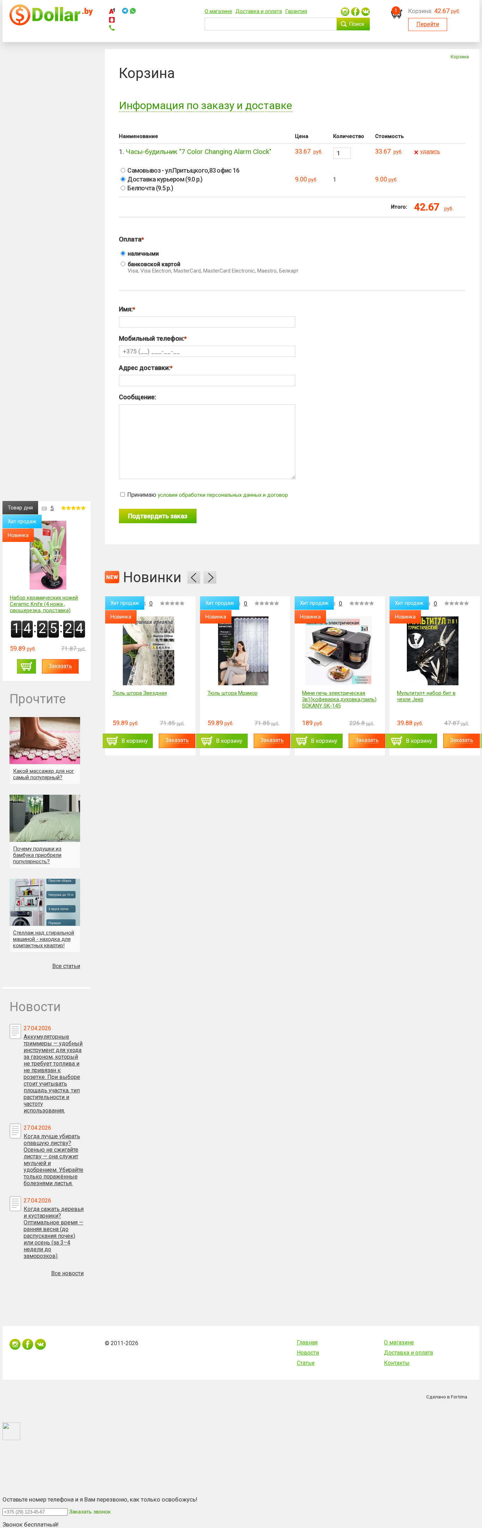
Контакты (397, 1363)
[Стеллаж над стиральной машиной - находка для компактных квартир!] (45, 902)
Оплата (130, 239)
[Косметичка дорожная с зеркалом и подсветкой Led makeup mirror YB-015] (437, 650)
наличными (142, 253)
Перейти (427, 24)
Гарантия (296, 11)
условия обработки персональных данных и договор (223, 495)
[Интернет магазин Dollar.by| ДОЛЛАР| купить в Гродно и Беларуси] (51, 23)
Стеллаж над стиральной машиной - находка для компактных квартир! (43, 939)
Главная (307, 1342)
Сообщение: (137, 397)
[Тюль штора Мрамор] (152, 650)
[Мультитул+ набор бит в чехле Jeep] (342, 650)
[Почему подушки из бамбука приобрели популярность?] (45, 818)
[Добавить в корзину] (26, 666)
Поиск (356, 24)
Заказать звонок (90, 1512)
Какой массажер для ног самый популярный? (43, 774)
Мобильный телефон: (151, 338)
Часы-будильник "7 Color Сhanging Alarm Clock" (198, 152)
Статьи (305, 1363)
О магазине (218, 11)
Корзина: (420, 10)
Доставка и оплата (258, 11)
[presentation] (193, 577)
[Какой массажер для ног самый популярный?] (45, 740)
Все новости (67, 1273)
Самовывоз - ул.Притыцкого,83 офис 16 (182, 170)
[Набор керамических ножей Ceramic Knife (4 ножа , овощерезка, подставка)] (48, 556)
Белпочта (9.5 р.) (149, 188)
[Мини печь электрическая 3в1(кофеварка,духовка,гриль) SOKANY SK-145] (247, 650)
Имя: (126, 309)
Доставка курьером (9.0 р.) (164, 179)
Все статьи (66, 966)
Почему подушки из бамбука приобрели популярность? (37, 855)
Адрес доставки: (144, 367)
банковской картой (212, 267)
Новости (308, 1352)
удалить (430, 151)
